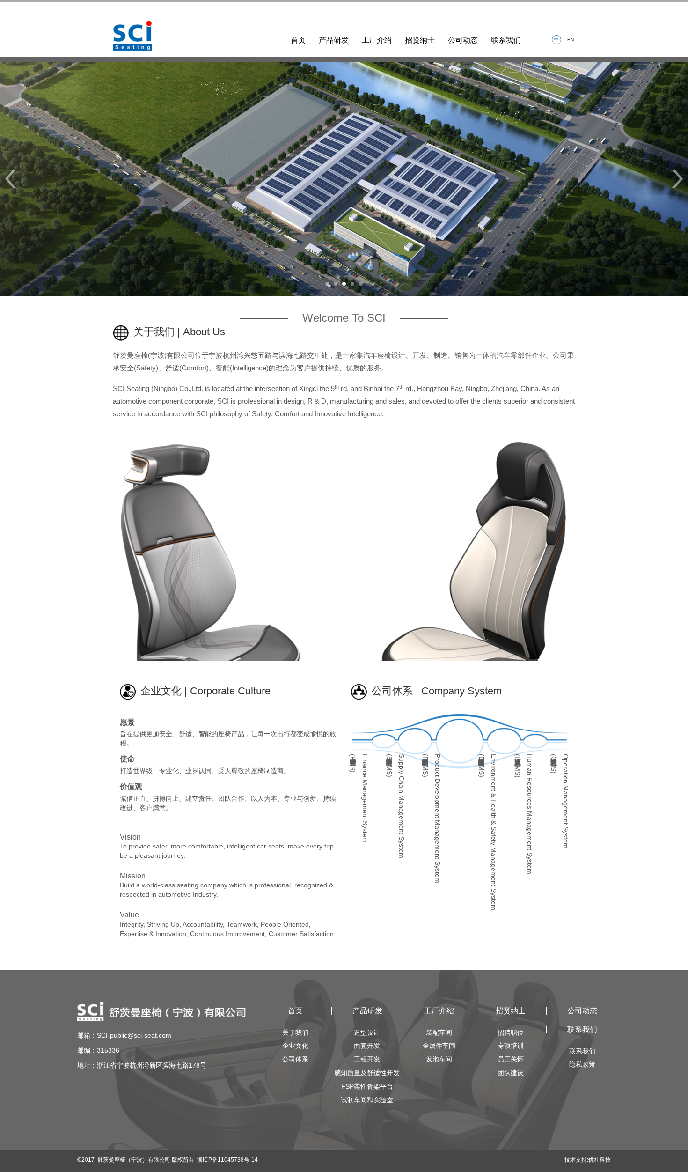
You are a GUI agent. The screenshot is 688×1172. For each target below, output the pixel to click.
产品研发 (334, 40)
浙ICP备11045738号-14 (227, 1160)
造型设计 (367, 1032)
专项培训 (511, 1045)
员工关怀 (511, 1059)
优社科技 (599, 1160)
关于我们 (295, 1032)
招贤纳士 (420, 40)
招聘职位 (511, 1032)
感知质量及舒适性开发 (367, 1072)
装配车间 (439, 1032)
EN (570, 39)
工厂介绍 (377, 40)
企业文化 (295, 1045)
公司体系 (295, 1059)
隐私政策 (582, 1064)
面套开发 (367, 1045)
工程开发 (367, 1059)
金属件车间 (439, 1045)
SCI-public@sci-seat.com (134, 1035)
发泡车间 (439, 1059)
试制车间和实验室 (367, 1100)
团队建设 (511, 1072)
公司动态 (463, 40)
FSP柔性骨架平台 (367, 1086)
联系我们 (506, 40)
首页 (298, 40)
